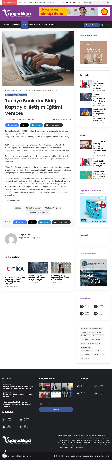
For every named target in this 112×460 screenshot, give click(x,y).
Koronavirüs (92, 343)
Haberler (16, 25)
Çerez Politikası (88, 456)
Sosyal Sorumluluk (19, 95)
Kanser (83, 343)
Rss (102, 456)
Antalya (83, 332)
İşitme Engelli (85, 358)
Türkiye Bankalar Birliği (38, 212)
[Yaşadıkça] (16, 13)
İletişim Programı (53, 208)
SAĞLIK (37, 25)
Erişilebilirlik (84, 339)
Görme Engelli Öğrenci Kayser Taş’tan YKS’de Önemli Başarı (60, 277)
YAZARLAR (46, 25)
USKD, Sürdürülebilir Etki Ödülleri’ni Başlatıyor (99, 84)
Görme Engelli (95, 339)
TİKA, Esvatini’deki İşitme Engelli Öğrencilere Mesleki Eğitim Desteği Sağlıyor (15, 280)
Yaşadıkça (24, 234)
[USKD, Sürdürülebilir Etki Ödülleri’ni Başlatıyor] (86, 84)
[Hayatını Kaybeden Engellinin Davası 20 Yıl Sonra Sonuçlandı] (67, 387)
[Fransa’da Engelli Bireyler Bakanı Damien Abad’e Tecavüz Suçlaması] (67, 394)
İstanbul (95, 354)
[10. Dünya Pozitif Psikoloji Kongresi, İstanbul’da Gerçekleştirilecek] (86, 144)
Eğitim (24, 25)
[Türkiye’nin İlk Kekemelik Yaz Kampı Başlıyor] (86, 175)
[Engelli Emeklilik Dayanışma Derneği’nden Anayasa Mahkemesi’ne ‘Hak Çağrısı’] (86, 112)
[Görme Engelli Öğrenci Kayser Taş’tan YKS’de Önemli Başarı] (61, 267)
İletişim (107, 456)
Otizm (100, 343)
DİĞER (53, 25)
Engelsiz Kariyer (91, 25)
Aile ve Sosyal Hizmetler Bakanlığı (91, 328)
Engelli (99, 332)
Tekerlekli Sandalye (87, 351)
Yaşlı (97, 351)
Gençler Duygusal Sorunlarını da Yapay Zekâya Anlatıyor (36, 277)
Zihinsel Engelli (85, 354)
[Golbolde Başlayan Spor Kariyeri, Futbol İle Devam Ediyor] (44, 395)
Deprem (91, 332)
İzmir (102, 354)
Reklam (97, 456)
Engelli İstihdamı (98, 336)
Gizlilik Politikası (76, 456)
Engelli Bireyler (85, 336)
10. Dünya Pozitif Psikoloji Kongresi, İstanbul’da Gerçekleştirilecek (100, 147)
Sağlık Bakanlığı (86, 347)
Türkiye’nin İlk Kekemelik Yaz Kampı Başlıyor (99, 174)
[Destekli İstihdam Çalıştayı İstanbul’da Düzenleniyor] (56, 395)
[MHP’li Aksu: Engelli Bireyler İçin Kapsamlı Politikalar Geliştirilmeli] (56, 386)
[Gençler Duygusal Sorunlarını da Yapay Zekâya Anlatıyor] (38, 267)
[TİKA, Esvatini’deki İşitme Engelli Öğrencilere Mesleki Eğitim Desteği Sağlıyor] (15, 268)
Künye (67, 456)
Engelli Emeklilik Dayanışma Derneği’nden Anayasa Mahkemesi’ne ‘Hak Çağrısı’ (99, 115)
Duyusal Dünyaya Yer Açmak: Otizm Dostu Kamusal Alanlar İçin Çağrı (39, 2)
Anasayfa (6, 25)
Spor (31, 25)
